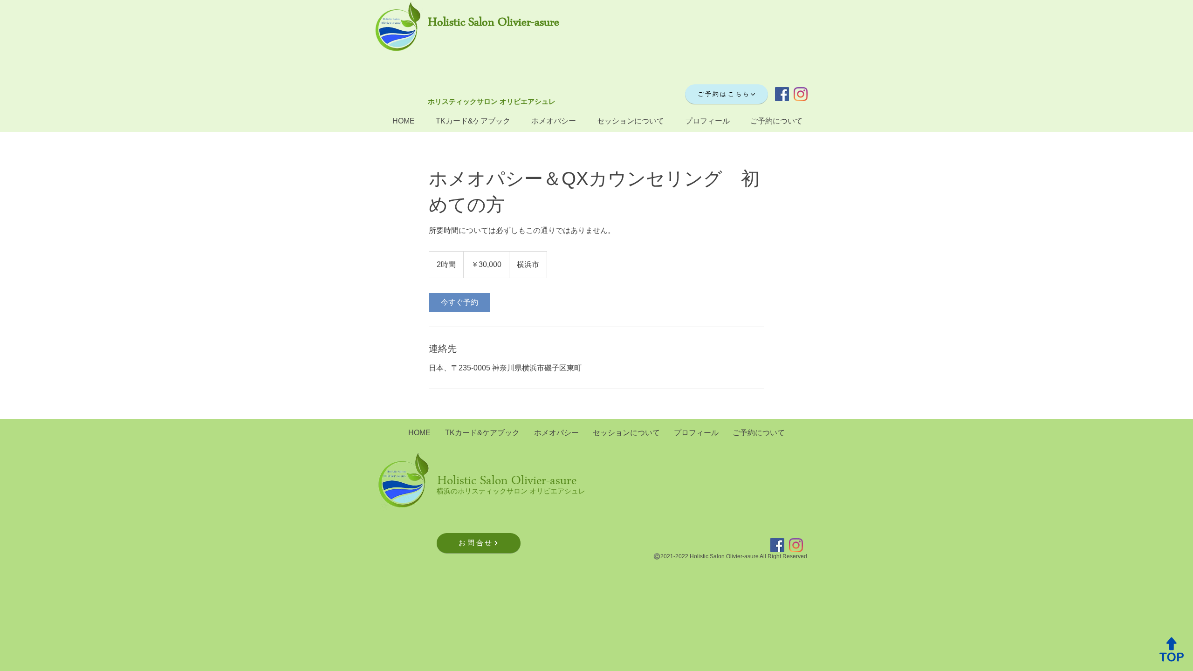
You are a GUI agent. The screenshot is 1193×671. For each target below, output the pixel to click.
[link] (459, 302)
